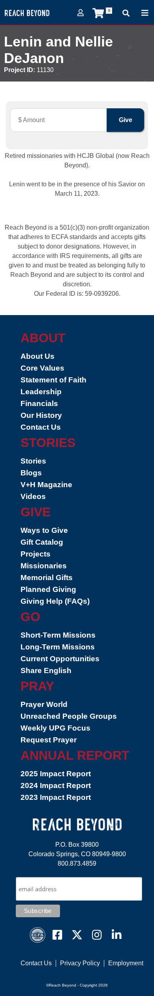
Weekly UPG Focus (55, 728)
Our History (41, 415)
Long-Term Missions (58, 647)
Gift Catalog (42, 542)
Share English (46, 670)
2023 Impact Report (56, 797)
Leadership (41, 392)
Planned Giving (48, 589)
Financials (39, 403)
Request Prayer (49, 740)
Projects (36, 554)
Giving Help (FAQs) (55, 601)
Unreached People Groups (69, 716)
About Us (37, 356)
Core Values (42, 368)
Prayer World (44, 704)
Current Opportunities (60, 659)
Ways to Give (44, 530)
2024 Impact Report (56, 785)
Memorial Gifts (47, 577)
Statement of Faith (53, 380)
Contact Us (41, 427)
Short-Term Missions (58, 635)
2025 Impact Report (56, 774)
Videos (33, 496)
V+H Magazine (46, 484)
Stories (33, 461)
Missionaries (44, 566)
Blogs (31, 473)
